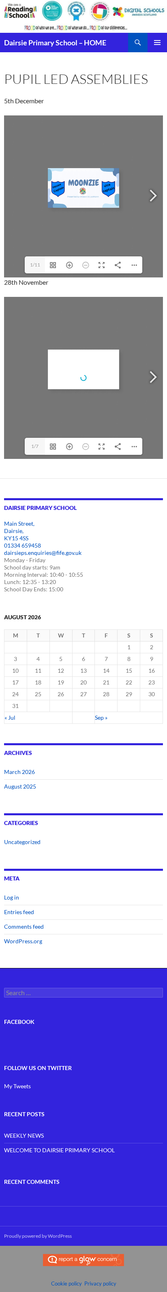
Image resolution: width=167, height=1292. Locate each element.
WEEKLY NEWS (24, 1135)
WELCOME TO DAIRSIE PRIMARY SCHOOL (59, 1150)
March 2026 (19, 771)
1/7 (35, 446)
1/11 (35, 265)
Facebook (19, 1021)
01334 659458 (22, 545)
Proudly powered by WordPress (38, 1236)
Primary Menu (157, 42)
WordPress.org (23, 941)
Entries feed (19, 911)
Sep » (101, 717)
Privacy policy (100, 1283)
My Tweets (17, 1086)
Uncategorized (22, 841)
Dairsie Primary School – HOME (55, 42)
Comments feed (24, 926)
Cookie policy (66, 1283)
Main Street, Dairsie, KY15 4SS (19, 531)
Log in (11, 897)
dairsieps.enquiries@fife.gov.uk (42, 552)
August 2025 (20, 786)
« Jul (9, 717)
